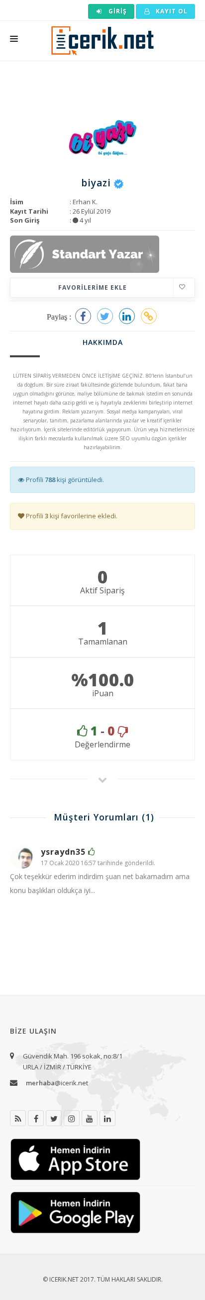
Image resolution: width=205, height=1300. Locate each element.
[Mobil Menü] (14, 41)
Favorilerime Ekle (92, 287)
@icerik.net (57, 1082)
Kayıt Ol (171, 11)
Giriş (116, 11)
